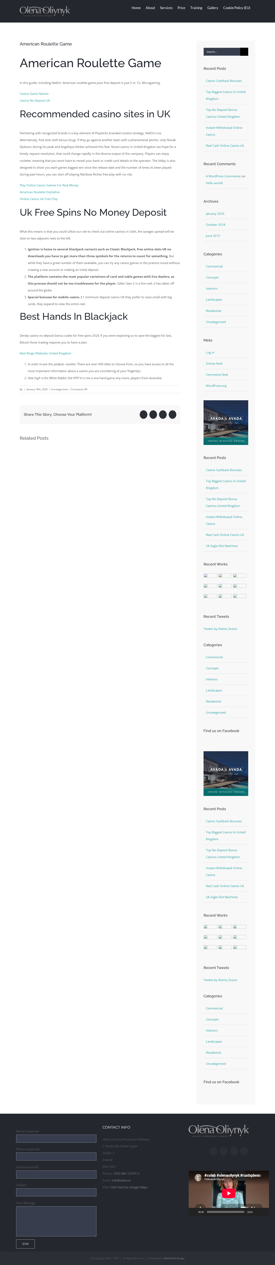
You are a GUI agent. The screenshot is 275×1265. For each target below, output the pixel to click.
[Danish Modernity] (210, 588)
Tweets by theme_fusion (220, 629)
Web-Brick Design (174, 1258)
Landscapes (214, 299)
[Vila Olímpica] (240, 598)
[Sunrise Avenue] (210, 578)
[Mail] (234, 1151)
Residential (213, 311)
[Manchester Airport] (240, 588)
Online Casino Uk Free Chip (39, 199)
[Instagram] (224, 1151)
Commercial (214, 266)
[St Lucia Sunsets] (240, 578)
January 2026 (215, 214)
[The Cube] (225, 598)
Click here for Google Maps (129, 1187)
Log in (210, 352)
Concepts (212, 277)
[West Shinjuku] (225, 588)
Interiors (212, 288)
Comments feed (217, 374)
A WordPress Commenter (223, 176)
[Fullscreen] (264, 1212)
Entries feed (214, 363)
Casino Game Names (34, 94)
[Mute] (257, 1212)
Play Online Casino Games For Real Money (49, 185)
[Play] (194, 1212)
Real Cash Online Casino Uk (225, 145)
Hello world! (214, 183)
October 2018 (215, 225)
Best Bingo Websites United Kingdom (45, 353)
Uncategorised (216, 322)
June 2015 (213, 236)
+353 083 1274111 (126, 1173)
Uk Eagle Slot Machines (222, 546)
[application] (229, 1193)
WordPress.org (216, 386)
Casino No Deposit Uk (35, 100)
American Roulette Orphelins (40, 192)
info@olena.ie (121, 1180)
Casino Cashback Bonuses (224, 81)
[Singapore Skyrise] (225, 578)
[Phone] (244, 1151)
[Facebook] (213, 1151)
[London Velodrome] (210, 598)
